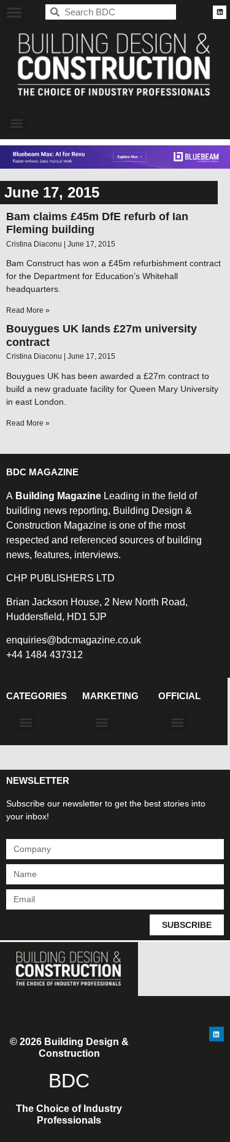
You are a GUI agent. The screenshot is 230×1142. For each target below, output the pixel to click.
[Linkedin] (219, 12)
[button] (14, 12)
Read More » (28, 310)
